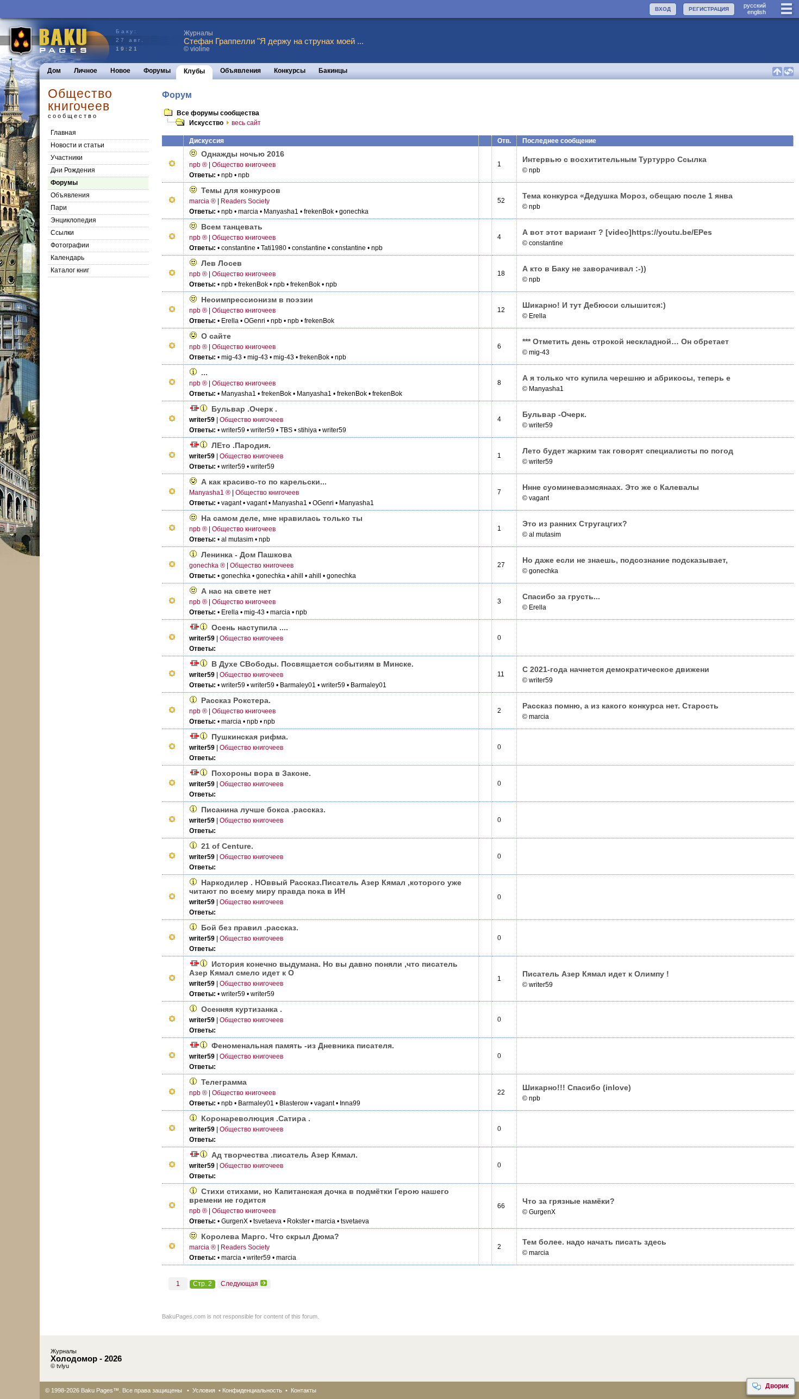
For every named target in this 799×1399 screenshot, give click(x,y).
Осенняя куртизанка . (241, 1009)
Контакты (303, 1390)
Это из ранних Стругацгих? (574, 523)
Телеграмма (224, 1082)
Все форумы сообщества (218, 113)
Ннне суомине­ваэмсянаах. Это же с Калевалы (610, 487)
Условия (203, 1390)
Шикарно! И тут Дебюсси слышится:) (594, 305)
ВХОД (663, 9)
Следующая (239, 1284)
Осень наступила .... (249, 627)
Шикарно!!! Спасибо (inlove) (576, 1087)
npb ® (198, 165)
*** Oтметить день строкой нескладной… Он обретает (625, 341)
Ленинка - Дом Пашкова (246, 554)
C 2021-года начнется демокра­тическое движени (615, 669)
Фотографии (70, 245)
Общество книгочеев (244, 165)
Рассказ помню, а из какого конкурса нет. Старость (620, 705)
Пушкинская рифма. (249, 736)
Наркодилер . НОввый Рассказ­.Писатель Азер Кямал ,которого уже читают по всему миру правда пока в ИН (325, 887)
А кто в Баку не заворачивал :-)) (584, 268)
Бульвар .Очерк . (244, 409)
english (756, 12)
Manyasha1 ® (209, 492)
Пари (59, 208)
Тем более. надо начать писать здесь (594, 1242)
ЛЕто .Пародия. (241, 445)
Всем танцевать (232, 226)
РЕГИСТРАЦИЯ (709, 9)
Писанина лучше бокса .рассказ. (263, 809)
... (204, 372)
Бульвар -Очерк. (554, 414)
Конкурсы (289, 70)
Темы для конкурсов (240, 190)
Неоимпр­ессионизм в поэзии (257, 299)
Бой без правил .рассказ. (249, 927)
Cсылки (62, 233)
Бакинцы (333, 70)
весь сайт (246, 123)
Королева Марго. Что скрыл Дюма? (270, 1236)
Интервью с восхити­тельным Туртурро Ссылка (614, 159)
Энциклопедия (73, 220)
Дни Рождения (73, 170)
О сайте (216, 336)
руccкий (755, 5)
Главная (63, 132)
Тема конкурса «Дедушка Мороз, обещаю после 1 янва (627, 195)
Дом (54, 70)
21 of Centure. (227, 846)
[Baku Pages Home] (55, 40)
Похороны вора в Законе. (261, 773)
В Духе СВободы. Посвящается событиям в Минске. (312, 664)
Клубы (194, 71)
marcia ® (202, 201)
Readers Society (245, 201)
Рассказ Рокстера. (236, 700)
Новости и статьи (77, 145)
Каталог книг (70, 270)
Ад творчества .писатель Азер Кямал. (284, 1155)
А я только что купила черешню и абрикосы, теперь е (626, 378)
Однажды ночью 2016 (242, 154)
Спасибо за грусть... (561, 596)
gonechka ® (207, 565)
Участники (67, 157)
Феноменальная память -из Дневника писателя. (302, 1045)
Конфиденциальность (252, 1390)
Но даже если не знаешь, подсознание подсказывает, (625, 560)
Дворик (777, 1386)
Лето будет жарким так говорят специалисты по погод (627, 450)
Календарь (67, 258)
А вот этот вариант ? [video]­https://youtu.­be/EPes (617, 232)
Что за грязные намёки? (568, 1201)
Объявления (240, 70)
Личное (85, 70)
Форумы (157, 70)
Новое (120, 70)
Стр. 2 (202, 1284)
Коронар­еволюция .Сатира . (255, 1118)
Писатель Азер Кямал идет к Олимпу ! (595, 973)
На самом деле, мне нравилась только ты (282, 518)
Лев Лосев (221, 263)
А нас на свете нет (236, 591)
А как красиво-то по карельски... (264, 481)
